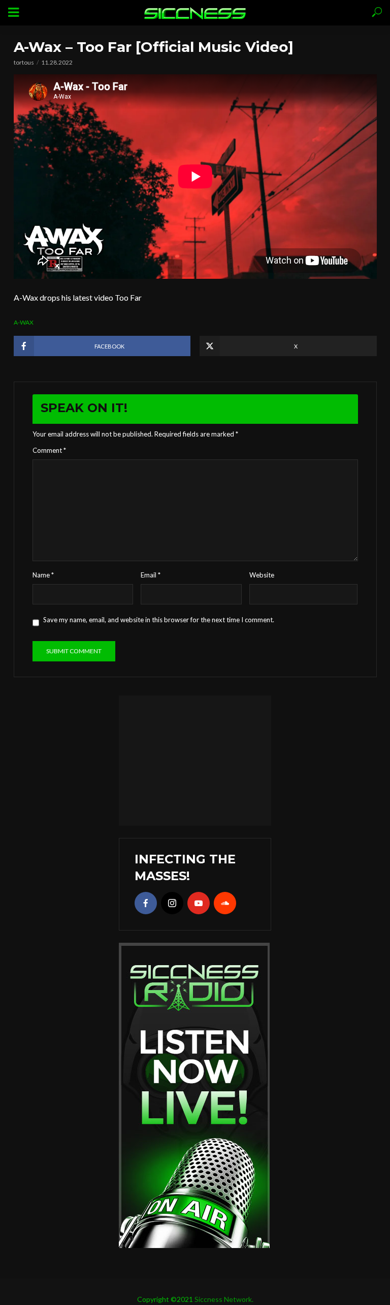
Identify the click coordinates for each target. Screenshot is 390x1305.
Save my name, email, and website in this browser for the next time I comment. (158, 620)
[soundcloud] (225, 903)
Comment (49, 450)
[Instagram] (172, 903)
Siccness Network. (223, 1299)
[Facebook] (146, 903)
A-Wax (24, 322)
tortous (24, 62)
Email (150, 575)
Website (261, 575)
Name (43, 575)
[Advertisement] (195, 759)
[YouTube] (198, 903)
